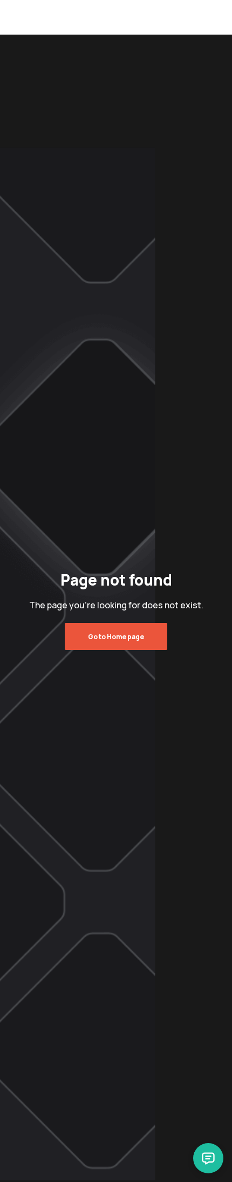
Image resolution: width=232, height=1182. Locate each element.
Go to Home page (116, 636)
